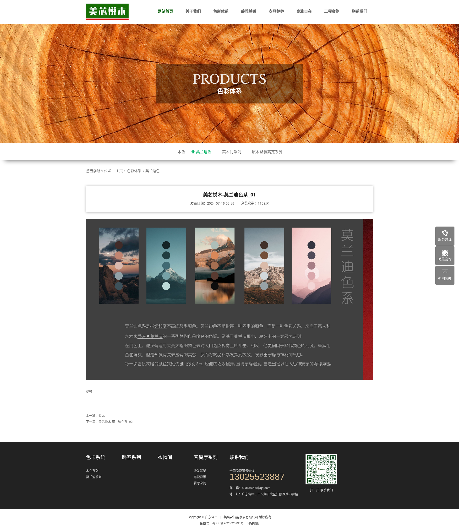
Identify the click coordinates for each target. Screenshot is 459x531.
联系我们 (359, 11)
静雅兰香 (248, 11)
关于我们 (193, 11)
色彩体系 (221, 11)
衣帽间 (165, 457)
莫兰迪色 (203, 151)
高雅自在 (304, 11)
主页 (119, 170)
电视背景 (200, 476)
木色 (181, 151)
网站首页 (165, 11)
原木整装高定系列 (267, 151)
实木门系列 (231, 151)
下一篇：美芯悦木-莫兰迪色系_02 (109, 421)
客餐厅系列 (206, 457)
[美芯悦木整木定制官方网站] (114, 12)
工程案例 (331, 11)
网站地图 (253, 523)
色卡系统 (95, 457)
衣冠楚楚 (276, 11)
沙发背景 (200, 470)
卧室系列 (131, 457)
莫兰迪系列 (94, 476)
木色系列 (92, 470)
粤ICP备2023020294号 (228, 523)
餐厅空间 (200, 483)
